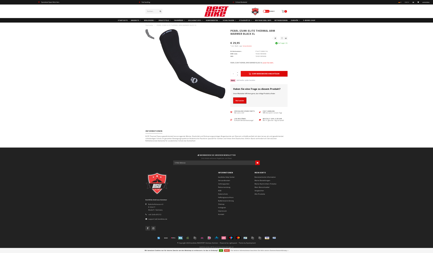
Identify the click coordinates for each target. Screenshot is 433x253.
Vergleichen (259, 190)
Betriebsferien (281, 20)
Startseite (123, 20)
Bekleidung (149, 20)
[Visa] (267, 238)
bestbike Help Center (226, 177)
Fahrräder (178, 20)
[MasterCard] (238, 238)
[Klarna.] (224, 238)
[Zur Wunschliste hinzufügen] (282, 38)
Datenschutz (223, 194)
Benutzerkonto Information (265, 177)
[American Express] (159, 238)
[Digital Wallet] (195, 238)
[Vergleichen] (413, 2)
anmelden (426, 2)
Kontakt (221, 214)
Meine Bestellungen (262, 180)
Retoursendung (224, 187)
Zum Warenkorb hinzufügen (265, 73)
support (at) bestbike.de (157, 219)
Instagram (222, 207)
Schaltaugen (228, 20)
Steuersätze (244, 20)
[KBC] (216, 238)
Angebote (135, 20)
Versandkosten (247, 46)
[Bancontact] (245, 238)
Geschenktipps (194, 20)
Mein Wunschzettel (262, 187)
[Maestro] (231, 238)
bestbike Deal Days (263, 20)
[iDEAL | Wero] (209, 238)
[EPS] (202, 238)
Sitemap (221, 204)
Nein (227, 250)
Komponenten (212, 20)
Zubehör (294, 20)
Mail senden (240, 100)
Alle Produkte (260, 194)
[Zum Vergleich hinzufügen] (286, 38)
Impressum (222, 211)
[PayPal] (252, 238)
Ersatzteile (164, 20)
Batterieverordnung (226, 201)
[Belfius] (173, 238)
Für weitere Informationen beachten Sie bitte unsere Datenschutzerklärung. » (259, 250)
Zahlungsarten (223, 184)
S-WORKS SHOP (309, 20)
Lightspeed (233, 243)
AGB (219, 190)
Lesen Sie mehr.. (268, 62)
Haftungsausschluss (226, 197)
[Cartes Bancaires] (180, 238)
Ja (221, 250)
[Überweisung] (166, 238)
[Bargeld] (187, 238)
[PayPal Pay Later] (260, 238)
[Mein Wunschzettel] (418, 2)
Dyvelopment (251, 243)
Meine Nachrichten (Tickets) (265, 184)
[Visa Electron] (274, 238)
